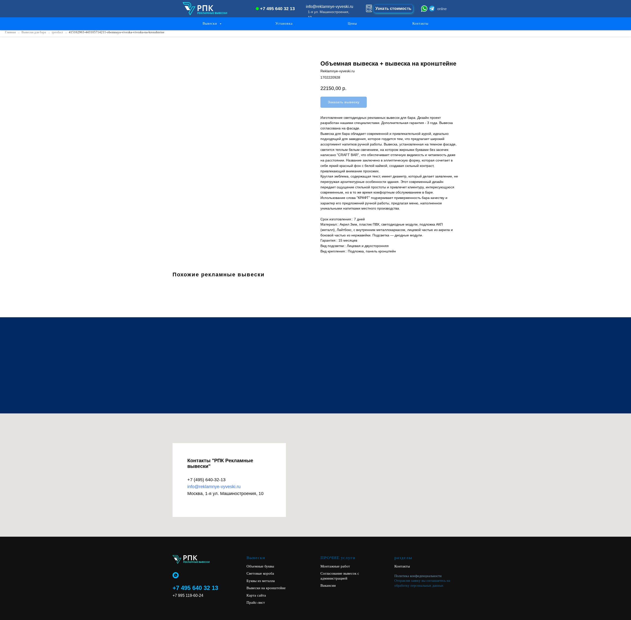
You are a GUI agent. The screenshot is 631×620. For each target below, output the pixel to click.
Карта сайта (256, 595)
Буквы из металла (260, 581)
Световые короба (260, 573)
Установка (284, 23)
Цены (352, 23)
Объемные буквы (260, 566)
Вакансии (328, 585)
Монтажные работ (335, 566)
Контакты (420, 23)
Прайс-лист (255, 602)
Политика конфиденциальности (418, 576)
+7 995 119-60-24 (188, 595)
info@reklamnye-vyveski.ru (214, 486)
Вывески (210, 23)
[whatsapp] (176, 575)
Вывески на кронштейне (266, 588)
